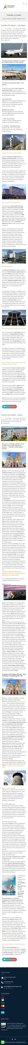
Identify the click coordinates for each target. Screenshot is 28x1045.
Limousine (3, 30)
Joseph (9, 28)
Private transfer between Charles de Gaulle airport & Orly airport (13, 61)
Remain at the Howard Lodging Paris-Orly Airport (14, 328)
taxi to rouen (3, 421)
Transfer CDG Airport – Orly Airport (13, 25)
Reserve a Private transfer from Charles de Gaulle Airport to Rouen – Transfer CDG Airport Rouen (13, 446)
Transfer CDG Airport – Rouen (11, 415)
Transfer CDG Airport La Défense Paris (15, 1023)
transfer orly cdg (9, 35)
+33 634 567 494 (8, 981)
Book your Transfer (10, 406)
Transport (14, 38)
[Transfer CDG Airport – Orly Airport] (14, 57)
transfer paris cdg (17, 35)
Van (18, 38)
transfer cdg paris (12, 33)
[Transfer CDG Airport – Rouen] (14, 440)
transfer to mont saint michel (15, 36)
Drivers (24, 28)
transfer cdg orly (4, 33)
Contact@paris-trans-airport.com (12, 986)
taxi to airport (22, 30)
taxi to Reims (4, 32)
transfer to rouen (8, 38)
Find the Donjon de (8, 788)
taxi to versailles (11, 32)
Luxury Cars (9, 30)
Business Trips (18, 28)
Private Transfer (15, 30)
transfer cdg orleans (19, 32)
